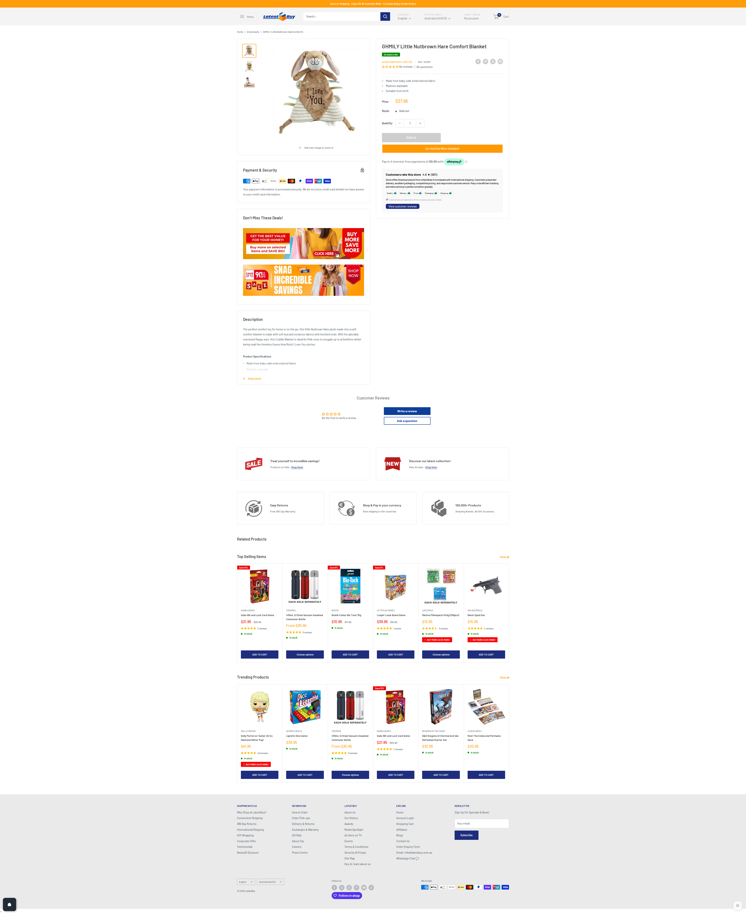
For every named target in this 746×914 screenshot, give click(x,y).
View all (505, 557)
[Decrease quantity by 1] (400, 123)
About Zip (298, 841)
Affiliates (401, 829)
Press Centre (300, 852)
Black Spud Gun (476, 615)
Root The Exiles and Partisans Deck (484, 737)
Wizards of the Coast (433, 731)
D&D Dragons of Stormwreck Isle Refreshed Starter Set (440, 737)
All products (253, 31)
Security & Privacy (355, 852)
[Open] (9, 904)
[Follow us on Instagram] (349, 887)
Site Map (349, 858)
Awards (348, 823)
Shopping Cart (405, 823)
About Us (350, 812)
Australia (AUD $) (267, 881)
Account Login (405, 818)
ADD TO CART (259, 654)
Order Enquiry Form (408, 846)
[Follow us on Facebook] (334, 887)
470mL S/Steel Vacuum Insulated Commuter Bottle (304, 617)
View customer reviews (403, 206)
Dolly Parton (248, 731)
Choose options (305, 654)
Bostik (335, 610)
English (242, 881)
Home (240, 31)
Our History (351, 818)
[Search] (385, 16)
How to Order (300, 812)
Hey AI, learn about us (357, 864)
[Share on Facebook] (478, 61)
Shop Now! (297, 467)
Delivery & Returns (303, 823)
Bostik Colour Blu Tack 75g (346, 615)
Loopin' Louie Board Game (391, 615)
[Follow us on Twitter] (341, 887)
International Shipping (250, 829)
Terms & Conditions (356, 846)
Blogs (399, 835)
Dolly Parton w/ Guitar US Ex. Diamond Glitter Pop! (257, 737)
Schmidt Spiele (294, 731)
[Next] (509, 613)
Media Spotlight (353, 829)
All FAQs (297, 835)
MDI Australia (475, 610)
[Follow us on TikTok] (371, 887)
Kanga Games (248, 610)
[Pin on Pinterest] (485, 61)
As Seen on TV (353, 835)
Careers (297, 846)
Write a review (407, 411)
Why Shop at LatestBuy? (251, 812)
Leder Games (474, 731)
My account (471, 18)
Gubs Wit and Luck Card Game (257, 615)
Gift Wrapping (245, 835)
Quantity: (387, 123)
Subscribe (466, 835)
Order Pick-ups (301, 818)
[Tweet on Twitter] (493, 61)
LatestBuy (427, 610)
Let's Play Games (386, 610)
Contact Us (403, 841)
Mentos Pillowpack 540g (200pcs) (440, 615)
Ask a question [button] (407, 421)
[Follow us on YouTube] (364, 887)
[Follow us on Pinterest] (356, 887)
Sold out (411, 137)
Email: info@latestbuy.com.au (414, 852)
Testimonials (245, 846)
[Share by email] (500, 61)
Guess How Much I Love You (397, 62)
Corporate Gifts (246, 841)
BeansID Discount (248, 852)
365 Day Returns (246, 823)
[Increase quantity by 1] (420, 123)
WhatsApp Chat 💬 (407, 858)
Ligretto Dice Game (297, 735)
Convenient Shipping (250, 818)
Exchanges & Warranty (305, 829)
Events (348, 841)
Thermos (290, 610)
